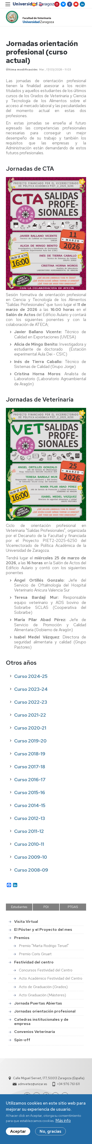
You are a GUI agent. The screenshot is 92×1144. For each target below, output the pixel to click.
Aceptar (18, 1131)
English (40, 4)
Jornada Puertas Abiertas (38, 1003)
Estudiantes (19, 907)
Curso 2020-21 (30, 728)
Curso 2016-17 (30, 780)
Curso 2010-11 (29, 844)
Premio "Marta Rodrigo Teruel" (44, 945)
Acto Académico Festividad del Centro (50, 978)
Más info (63, 1120)
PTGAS (73, 907)
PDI (46, 907)
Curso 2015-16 (29, 792)
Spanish (33, 4)
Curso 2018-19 (29, 754)
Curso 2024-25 (30, 676)
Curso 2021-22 (30, 715)
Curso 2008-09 (31, 870)
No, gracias (50, 1131)
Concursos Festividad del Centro (45, 970)
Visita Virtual (26, 921)
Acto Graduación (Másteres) (42, 995)
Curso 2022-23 (30, 702)
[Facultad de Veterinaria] (30, 17)
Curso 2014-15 (29, 805)
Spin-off (22, 1039)
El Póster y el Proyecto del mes (43, 929)
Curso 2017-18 (29, 767)
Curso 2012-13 (29, 818)
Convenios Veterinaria (34, 1031)
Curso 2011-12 (29, 831)
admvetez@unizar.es (32, 1084)
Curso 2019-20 (30, 741)
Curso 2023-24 (31, 689)
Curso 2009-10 (30, 857)
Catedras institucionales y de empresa (41, 1021)
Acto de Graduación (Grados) (43, 986)
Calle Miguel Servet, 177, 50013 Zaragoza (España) (48, 1078)
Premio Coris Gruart (35, 953)
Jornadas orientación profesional (44, 1011)
